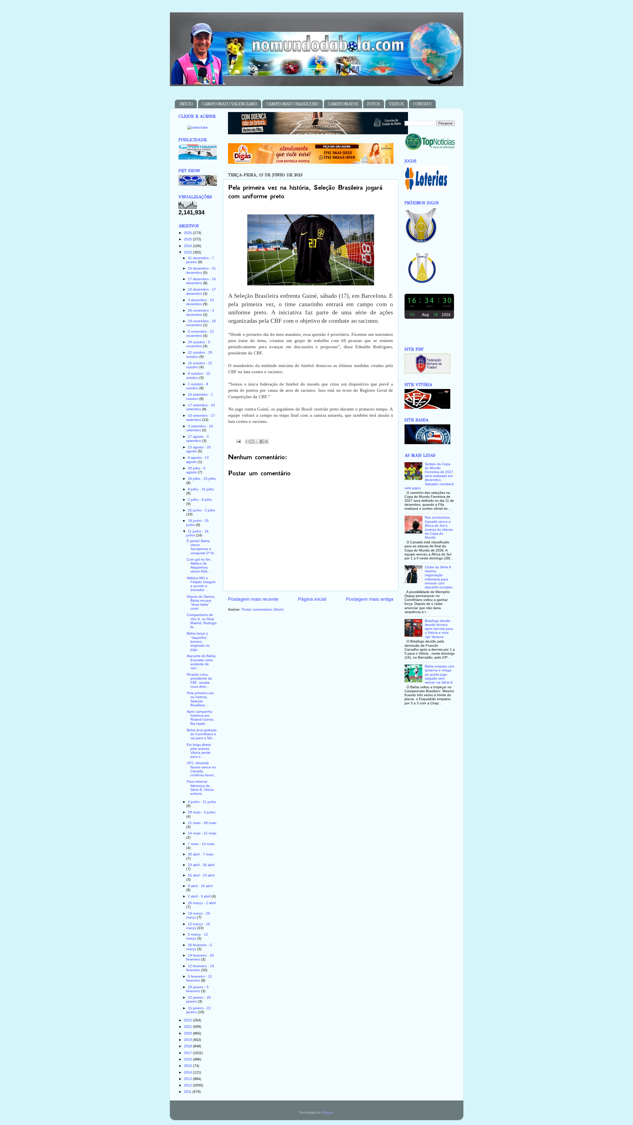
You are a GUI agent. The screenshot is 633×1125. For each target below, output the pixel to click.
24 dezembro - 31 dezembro (201, 270)
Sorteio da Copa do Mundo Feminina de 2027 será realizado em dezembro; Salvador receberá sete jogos (429, 476)
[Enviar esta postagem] (238, 441)
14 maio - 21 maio (202, 833)
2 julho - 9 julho (200, 500)
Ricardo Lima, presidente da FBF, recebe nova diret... (199, 681)
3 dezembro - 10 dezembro (200, 302)
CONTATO (422, 104)
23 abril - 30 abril (201, 865)
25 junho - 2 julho (201, 510)
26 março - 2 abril (202, 903)
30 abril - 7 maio (200, 854)
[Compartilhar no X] (256, 441)
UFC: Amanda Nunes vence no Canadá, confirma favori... (202, 769)
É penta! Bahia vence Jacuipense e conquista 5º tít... (202, 547)
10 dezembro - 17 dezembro (201, 291)
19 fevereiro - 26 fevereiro (200, 957)
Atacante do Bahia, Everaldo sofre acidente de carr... (201, 662)
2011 (188, 1092)
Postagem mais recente (253, 599)
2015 (188, 1066)
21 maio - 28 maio (202, 823)
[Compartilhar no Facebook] (261, 441)
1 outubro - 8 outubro (197, 386)
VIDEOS (396, 104)
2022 (188, 1020)
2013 (188, 1079)
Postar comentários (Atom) (263, 609)
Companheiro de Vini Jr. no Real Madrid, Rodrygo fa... (202, 621)
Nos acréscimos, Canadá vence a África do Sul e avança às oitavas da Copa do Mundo (439, 527)
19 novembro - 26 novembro (201, 323)
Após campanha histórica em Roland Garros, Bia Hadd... (200, 718)
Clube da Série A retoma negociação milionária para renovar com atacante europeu (438, 577)
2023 (188, 252)
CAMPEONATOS (343, 104)
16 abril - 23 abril (201, 875)
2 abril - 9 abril (199, 896)
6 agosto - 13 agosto (197, 459)
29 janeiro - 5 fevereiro (197, 989)
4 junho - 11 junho (202, 802)
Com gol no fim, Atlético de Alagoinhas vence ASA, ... (199, 566)
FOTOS (373, 104)
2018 (188, 1046)
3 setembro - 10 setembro (199, 428)
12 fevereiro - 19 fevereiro (200, 968)
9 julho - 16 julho (201, 489)
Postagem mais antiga (369, 599)
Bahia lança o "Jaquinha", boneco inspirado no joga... (198, 641)
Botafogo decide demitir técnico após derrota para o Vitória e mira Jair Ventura (439, 629)
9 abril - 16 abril (200, 886)
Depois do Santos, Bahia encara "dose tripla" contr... (201, 603)
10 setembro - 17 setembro (200, 417)
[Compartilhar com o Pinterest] (266, 441)
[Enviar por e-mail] (247, 441)
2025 (188, 239)
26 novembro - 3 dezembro (200, 312)
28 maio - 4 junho (201, 812)
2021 (188, 1027)
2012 (188, 1085)
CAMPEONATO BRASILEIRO (292, 104)
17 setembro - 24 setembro (200, 407)
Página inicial (312, 599)
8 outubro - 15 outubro (198, 375)
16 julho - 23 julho (202, 479)
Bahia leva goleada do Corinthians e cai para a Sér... (202, 734)
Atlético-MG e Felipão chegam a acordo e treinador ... (201, 584)
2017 (188, 1053)
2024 (188, 246)
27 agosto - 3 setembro (197, 438)
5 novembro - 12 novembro (200, 333)
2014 (188, 1072)
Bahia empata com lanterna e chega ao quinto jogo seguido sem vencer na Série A (439, 674)
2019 (188, 1040)
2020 (188, 1033)
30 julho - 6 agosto (195, 470)
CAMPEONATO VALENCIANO (229, 104)
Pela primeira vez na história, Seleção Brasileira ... (200, 699)
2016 (188, 1059)
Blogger (328, 1112)
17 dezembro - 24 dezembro (201, 281)
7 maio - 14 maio (201, 844)
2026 (188, 233)
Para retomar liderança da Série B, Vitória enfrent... (200, 788)
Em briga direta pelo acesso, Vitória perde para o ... (199, 751)
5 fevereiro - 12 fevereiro (199, 978)
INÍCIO (186, 104)
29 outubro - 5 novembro (198, 344)
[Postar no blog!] (252, 441)
